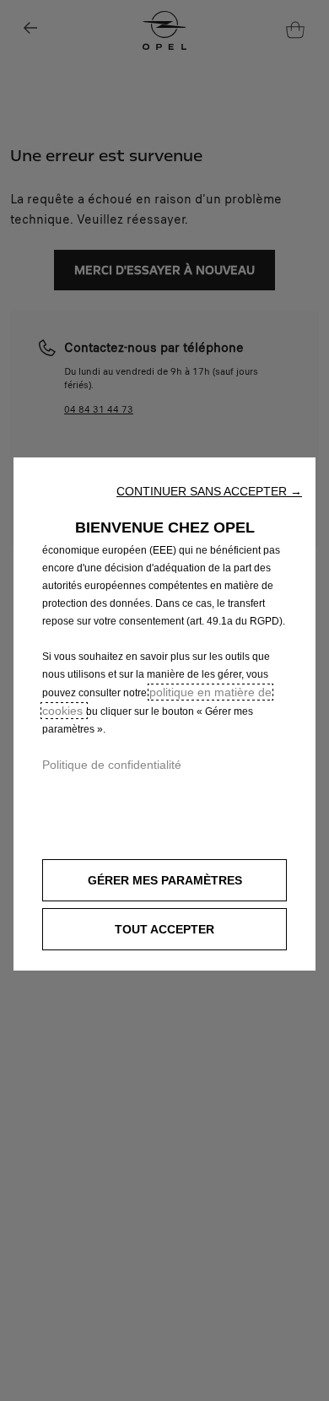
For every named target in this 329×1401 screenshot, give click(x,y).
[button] (209, 491)
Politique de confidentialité (111, 764)
